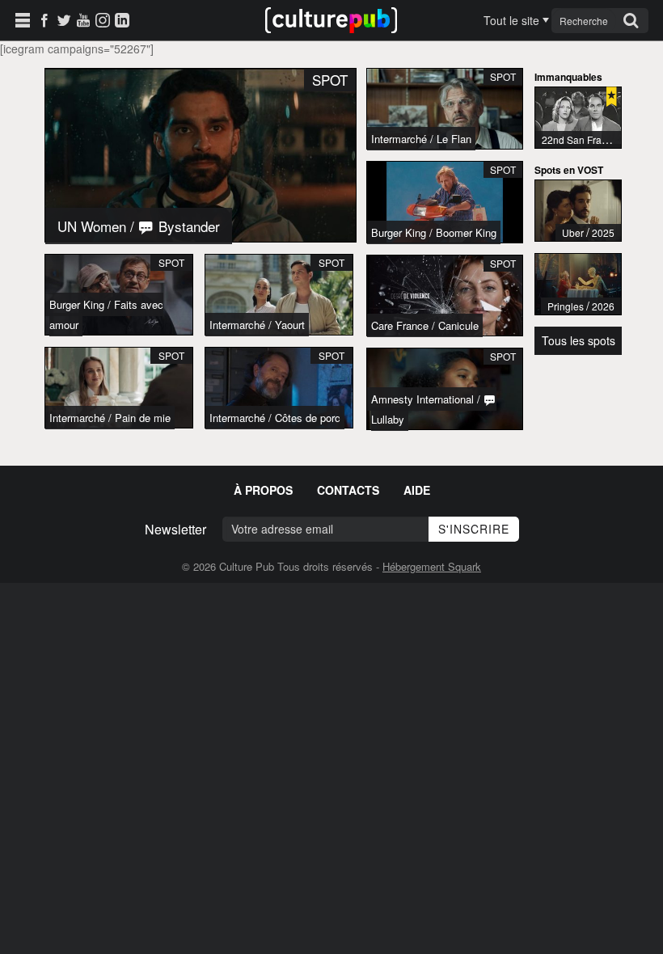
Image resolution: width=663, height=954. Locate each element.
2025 (603, 232)
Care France (400, 325)
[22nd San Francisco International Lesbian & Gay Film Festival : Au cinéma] (578, 117)
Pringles (565, 306)
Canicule (458, 325)
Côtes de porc (307, 417)
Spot (171, 262)
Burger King (76, 304)
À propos (263, 490)
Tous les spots (578, 340)
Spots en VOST (568, 170)
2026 (603, 306)
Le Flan (454, 138)
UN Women (91, 226)
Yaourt (290, 324)
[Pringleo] (578, 284)
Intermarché (237, 324)
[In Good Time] (578, 210)
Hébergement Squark (431, 566)
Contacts (348, 490)
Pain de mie (143, 417)
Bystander (187, 226)
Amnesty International (422, 399)
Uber (573, 232)
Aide (416, 490)
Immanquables (568, 77)
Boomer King (466, 232)
